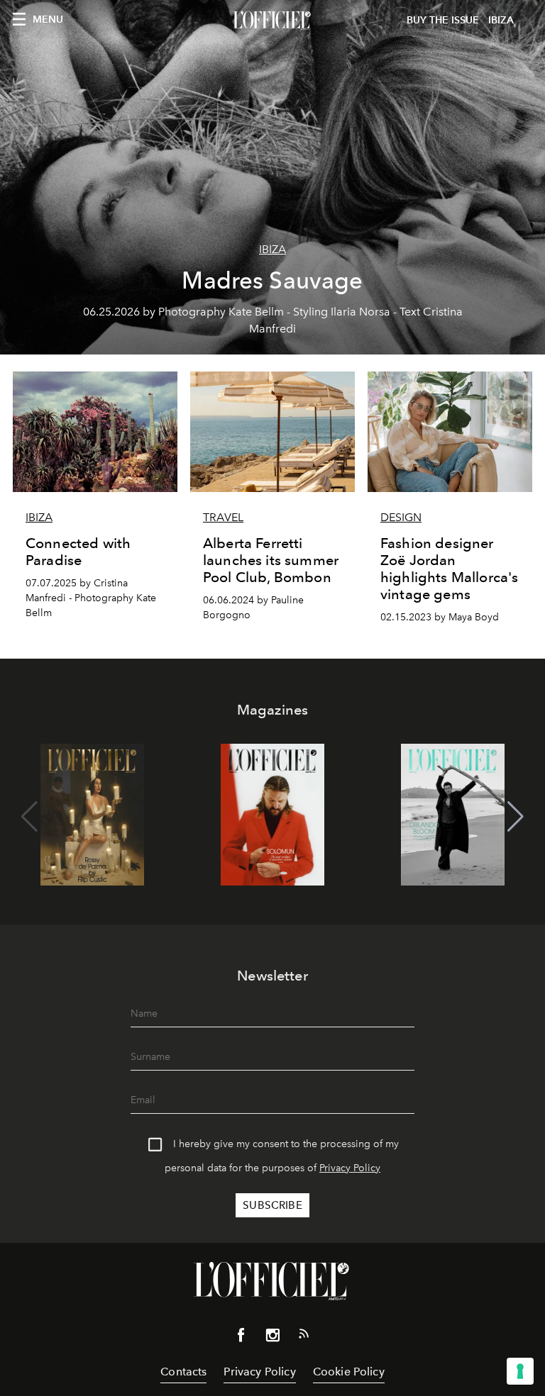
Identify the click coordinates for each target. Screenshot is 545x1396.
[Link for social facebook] (241, 1338)
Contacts (183, 1371)
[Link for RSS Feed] (304, 1336)
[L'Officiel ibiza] (272, 20)
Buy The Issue (443, 20)
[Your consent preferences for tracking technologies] (520, 1371)
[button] (515, 816)
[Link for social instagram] (272, 1338)
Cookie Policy (349, 1371)
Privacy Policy (349, 1168)
